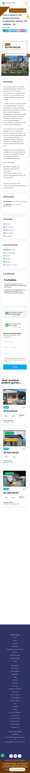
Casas (15, 677)
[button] (26, 3)
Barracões (15, 674)
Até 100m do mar (15, 721)
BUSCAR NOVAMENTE (19, 10)
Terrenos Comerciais (15, 712)
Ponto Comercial (15, 694)
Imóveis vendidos (15, 718)
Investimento (15, 691)
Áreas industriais (15, 671)
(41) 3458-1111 (15, 734)
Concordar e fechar (17, 769)
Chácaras (15, 680)
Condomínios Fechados (15, 689)
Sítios (15, 703)
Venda (15, 640)
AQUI (18, 767)
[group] (14, 398)
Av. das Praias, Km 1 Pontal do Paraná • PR (15, 738)
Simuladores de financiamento (15, 649)
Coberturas (15, 683)
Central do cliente (15, 658)
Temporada (15, 646)
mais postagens (11, 585)
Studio (15, 709)
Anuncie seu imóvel (15, 655)
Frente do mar (15, 727)
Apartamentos (15, 668)
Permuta (15, 652)
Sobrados (15, 706)
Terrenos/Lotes (15, 715)
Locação (15, 643)
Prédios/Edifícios (15, 697)
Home (15, 637)
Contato (15, 661)
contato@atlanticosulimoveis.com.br (15, 742)
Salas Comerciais (15, 700)
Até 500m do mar (15, 724)
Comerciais (15, 686)
